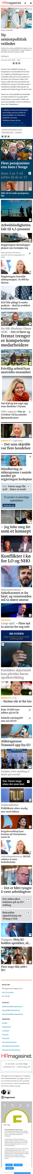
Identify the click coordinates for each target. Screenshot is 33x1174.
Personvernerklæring (9, 1042)
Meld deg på (8, 505)
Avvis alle (9, 1165)
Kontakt (4, 1023)
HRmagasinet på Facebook (11, 1050)
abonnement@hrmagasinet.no (12, 1014)
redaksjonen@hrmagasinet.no (12, 1006)
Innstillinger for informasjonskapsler (22, 1172)
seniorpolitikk (7, 132)
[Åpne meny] (31, 3)
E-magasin (5, 1031)
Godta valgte (18, 1165)
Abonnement (6, 1027)
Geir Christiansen (8, 992)
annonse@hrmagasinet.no (11, 1010)
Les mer (17, 1086)
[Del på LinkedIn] (16, 63)
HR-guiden (5, 1038)
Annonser (5, 1034)
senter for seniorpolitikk (12, 130)
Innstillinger (9, 1168)
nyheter (18, 132)
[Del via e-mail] (19, 63)
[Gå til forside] (11, 3)
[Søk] (25, 3)
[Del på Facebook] (13, 63)
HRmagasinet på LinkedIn (11, 1046)
